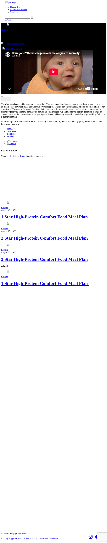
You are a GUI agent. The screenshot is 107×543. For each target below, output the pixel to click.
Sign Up (14, 12)
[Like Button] (2, 96)
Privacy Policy (30, 538)
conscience (11, 131)
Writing (4, 29)
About (4, 538)
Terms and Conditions (49, 538)
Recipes (4, 207)
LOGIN (8, 20)
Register (13, 156)
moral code (11, 134)
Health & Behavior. (15, 43)
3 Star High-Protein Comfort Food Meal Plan (44, 259)
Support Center (15, 538)
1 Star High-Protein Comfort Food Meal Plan (45, 216)
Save (6, 99)
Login (22, 156)
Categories (15, 7)
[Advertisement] (53, 179)
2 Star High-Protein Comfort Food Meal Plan (44, 238)
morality (10, 136)
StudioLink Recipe (18, 9)
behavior (10, 129)
